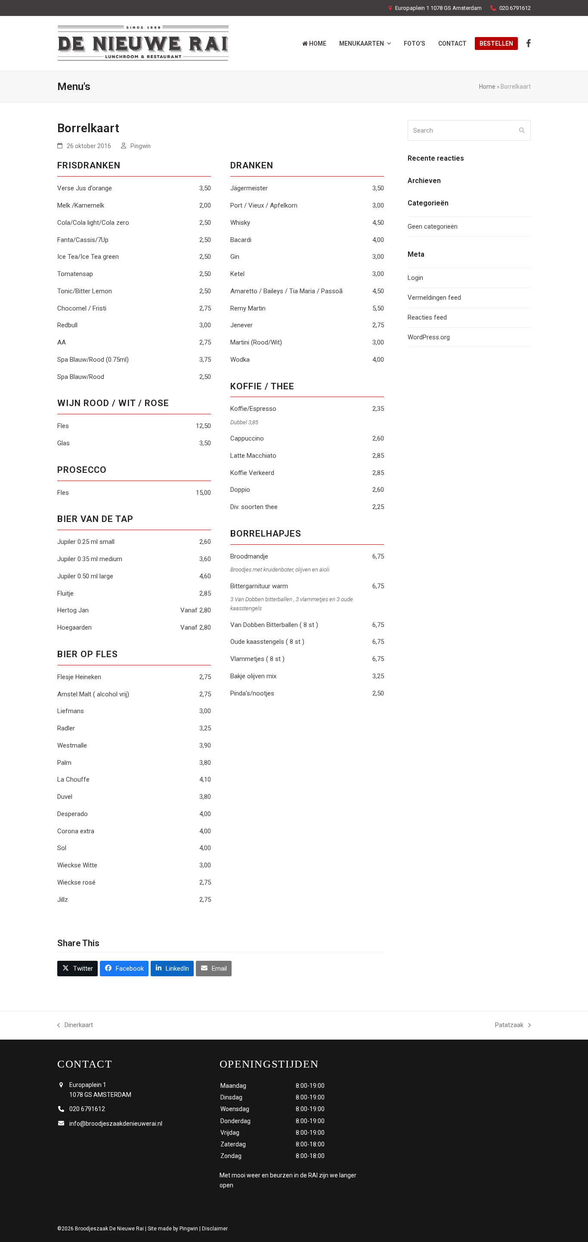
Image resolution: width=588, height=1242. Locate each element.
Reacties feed (427, 317)
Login (415, 278)
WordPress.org (429, 337)
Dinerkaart (75, 1026)
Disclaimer (215, 1229)
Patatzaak (509, 1026)
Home (487, 86)
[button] (77, 968)
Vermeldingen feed (434, 297)
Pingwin (140, 146)
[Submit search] (522, 130)
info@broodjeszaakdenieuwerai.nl (115, 1123)
